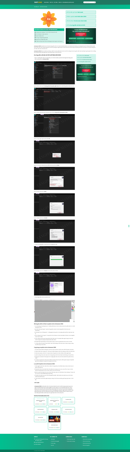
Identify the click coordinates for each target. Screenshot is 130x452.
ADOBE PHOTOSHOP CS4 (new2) (40, 401)
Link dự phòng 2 (81, 38)
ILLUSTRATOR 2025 (68, 409)
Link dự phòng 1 (73, 38)
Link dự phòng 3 (89, 38)
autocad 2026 (40, 417)
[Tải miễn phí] (38, 2)
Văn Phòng (46, 2)
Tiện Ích (60, 2)
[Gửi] (95, 2)
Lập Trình (56, 2)
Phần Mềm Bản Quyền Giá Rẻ (68, 2)
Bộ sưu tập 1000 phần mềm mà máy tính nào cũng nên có (81, 42)
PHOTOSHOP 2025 (54, 425)
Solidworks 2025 (54, 409)
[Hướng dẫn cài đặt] (128, 225)
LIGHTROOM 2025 (40, 409)
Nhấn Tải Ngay (81, 34)
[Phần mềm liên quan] (128, 226)
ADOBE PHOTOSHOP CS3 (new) (54, 401)
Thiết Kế (51, 2)
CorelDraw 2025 (68, 399)
